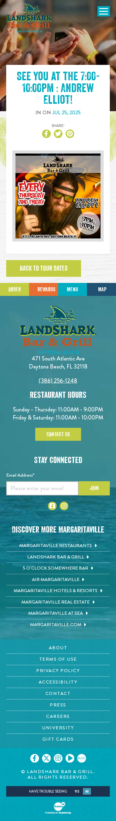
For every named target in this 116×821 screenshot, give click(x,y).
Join (94, 488)
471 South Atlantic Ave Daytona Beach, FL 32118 (58, 362)
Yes (77, 791)
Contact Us (58, 434)
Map (102, 289)
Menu (72, 289)
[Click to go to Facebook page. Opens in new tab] (52, 506)
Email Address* (20, 475)
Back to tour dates (43, 268)
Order (14, 289)
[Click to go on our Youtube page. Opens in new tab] (70, 758)
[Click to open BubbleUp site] (58, 808)
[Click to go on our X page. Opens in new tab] (46, 758)
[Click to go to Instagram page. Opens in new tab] (64, 506)
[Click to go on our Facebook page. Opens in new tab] (34, 758)
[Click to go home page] (29, 18)
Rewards (46, 289)
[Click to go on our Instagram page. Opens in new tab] (58, 758)
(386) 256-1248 (58, 381)
